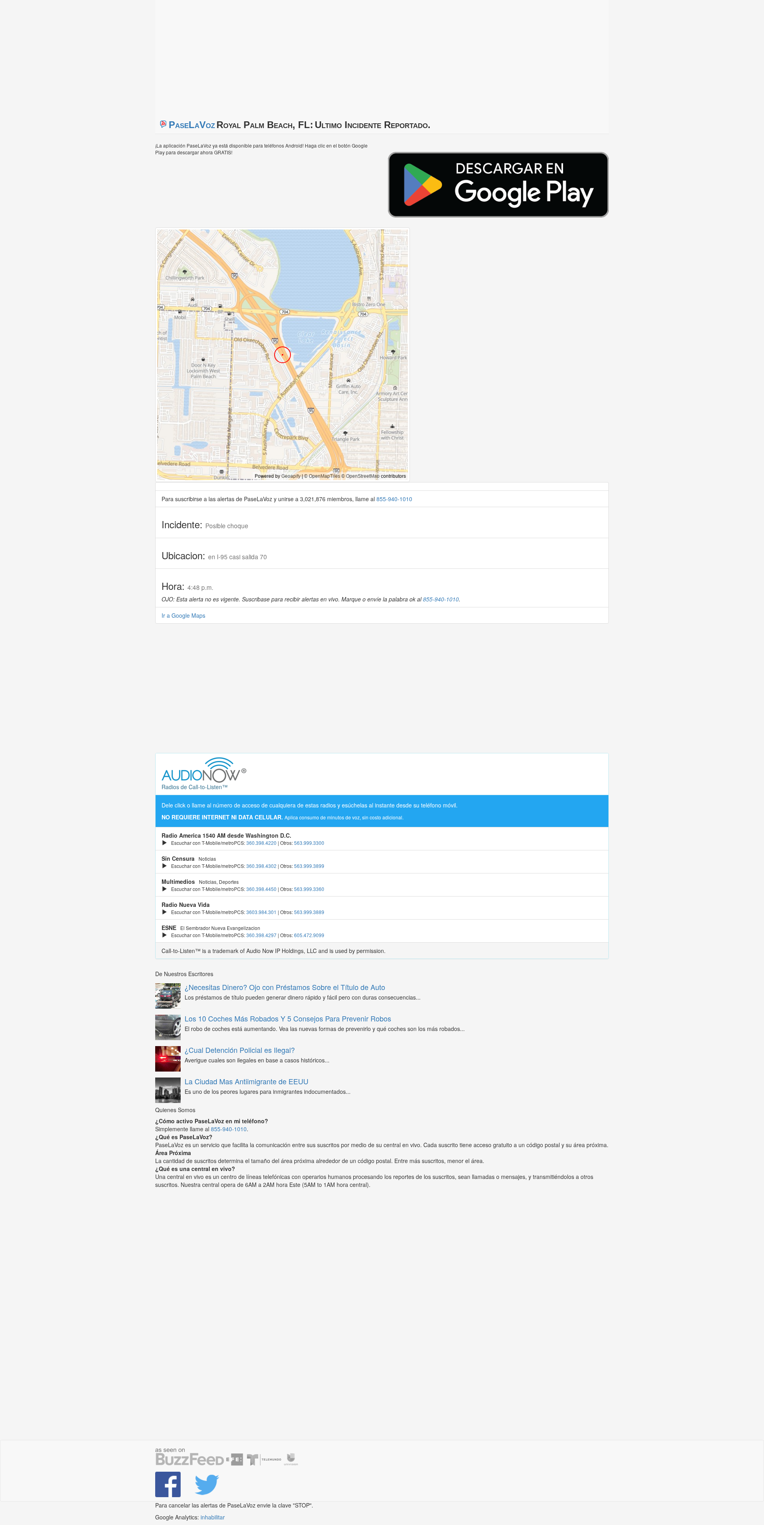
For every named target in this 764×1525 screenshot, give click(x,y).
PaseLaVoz (192, 124)
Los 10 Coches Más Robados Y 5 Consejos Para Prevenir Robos (288, 1018)
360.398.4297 (261, 935)
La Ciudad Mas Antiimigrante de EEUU (246, 1081)
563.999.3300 (309, 842)
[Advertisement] (254, 55)
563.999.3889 (309, 911)
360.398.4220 (261, 842)
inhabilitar (213, 1517)
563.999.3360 (309, 888)
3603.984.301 (261, 911)
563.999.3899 (309, 865)
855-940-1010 (394, 499)
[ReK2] (207, 1484)
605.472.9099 (309, 935)
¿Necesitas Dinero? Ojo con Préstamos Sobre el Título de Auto (285, 987)
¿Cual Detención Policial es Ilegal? (240, 1050)
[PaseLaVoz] (168, 1484)
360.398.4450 (261, 888)
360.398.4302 (261, 865)
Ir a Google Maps (183, 615)
